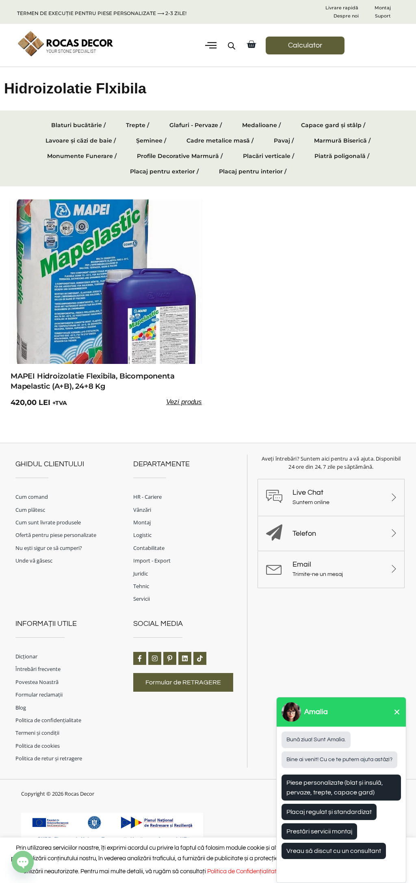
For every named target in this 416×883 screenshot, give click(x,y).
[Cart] (251, 44)
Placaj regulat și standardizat (329, 812)
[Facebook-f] (139, 658)
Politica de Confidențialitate (243, 871)
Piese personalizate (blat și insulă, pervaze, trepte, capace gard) (334, 787)
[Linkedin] (184, 658)
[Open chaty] (23, 862)
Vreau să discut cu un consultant (333, 851)
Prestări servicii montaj (319, 831)
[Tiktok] (199, 658)
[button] (210, 45)
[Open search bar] (232, 46)
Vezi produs (184, 402)
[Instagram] (154, 658)
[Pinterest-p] (169, 658)
